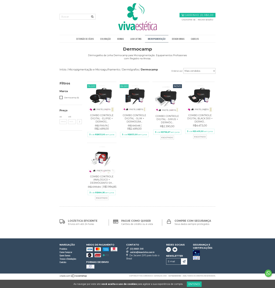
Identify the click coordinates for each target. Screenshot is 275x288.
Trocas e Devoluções (68, 258)
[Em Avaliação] (204, 255)
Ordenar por (177, 71)
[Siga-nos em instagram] (168, 249)
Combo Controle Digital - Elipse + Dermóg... (101, 118)
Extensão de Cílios (85, 38)
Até (69, 117)
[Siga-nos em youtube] (175, 249)
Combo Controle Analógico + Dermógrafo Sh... (101, 179)
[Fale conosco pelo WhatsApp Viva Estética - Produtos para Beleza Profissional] (268, 273)
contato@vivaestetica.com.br (142, 252)
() (199, 15)
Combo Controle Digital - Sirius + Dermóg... (167, 119)
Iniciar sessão (205, 19)
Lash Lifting (135, 38)
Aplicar (79, 121)
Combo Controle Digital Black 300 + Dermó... (200, 118)
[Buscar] (92, 17)
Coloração (105, 38)
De (61, 117)
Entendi (194, 284)
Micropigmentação (157, 38)
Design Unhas (178, 38)
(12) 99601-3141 (137, 248)
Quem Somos (65, 255)
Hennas (120, 38)
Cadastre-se (189, 19)
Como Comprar (66, 252)
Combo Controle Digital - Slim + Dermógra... (134, 118)
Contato (63, 262)
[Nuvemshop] (73, 277)
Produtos (63, 248)
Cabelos (195, 38)
